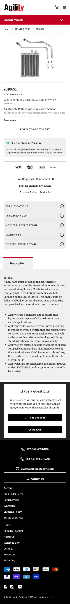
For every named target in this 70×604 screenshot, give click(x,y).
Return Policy (11, 499)
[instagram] (12, 587)
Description (17, 263)
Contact (8, 548)
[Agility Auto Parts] (14, 7)
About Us (9, 536)
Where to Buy (12, 542)
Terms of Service (13, 517)
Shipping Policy (13, 511)
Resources (10, 554)
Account (8, 488)
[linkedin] (20, 587)
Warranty (9, 505)
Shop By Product (13, 530)
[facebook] (5, 587)
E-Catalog (9, 560)
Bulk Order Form (13, 494)
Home (7, 525)
